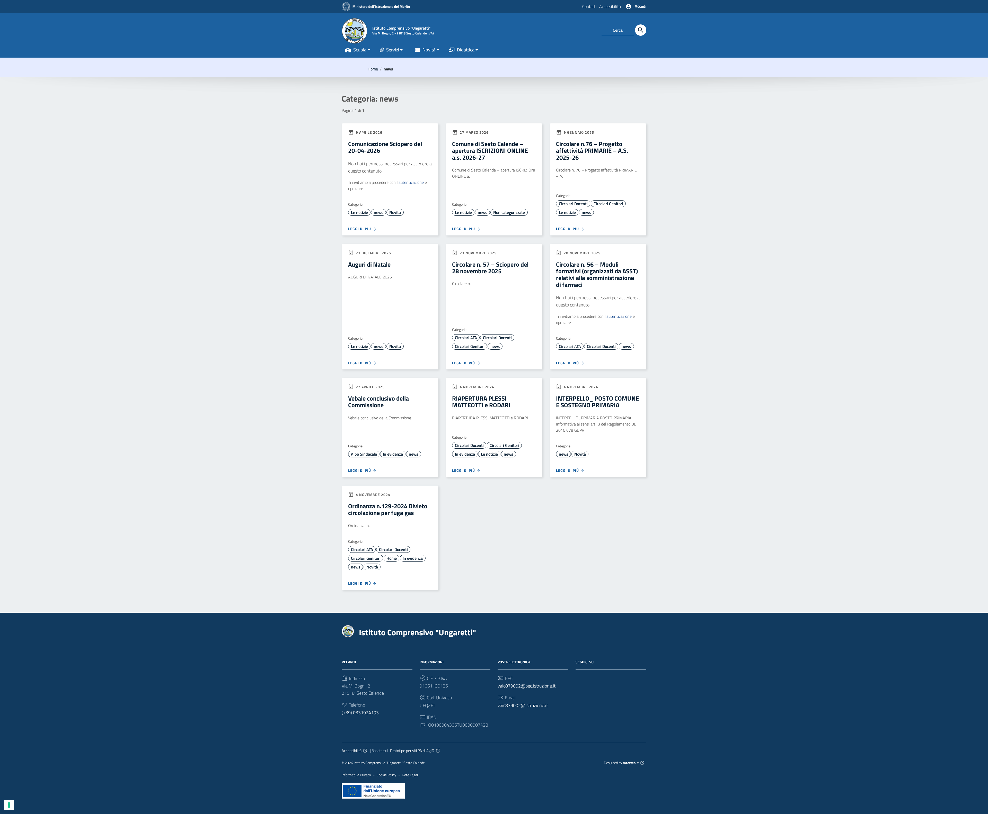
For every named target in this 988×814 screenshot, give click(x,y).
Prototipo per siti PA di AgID (412, 751)
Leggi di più (360, 228)
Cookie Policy (386, 774)
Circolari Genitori (608, 204)
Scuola (359, 49)
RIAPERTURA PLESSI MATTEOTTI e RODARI (481, 402)
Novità (428, 49)
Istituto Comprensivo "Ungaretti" (417, 632)
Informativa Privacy (356, 774)
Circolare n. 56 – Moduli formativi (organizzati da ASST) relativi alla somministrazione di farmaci (597, 274)
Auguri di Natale (369, 264)
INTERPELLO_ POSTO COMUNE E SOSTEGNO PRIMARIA (597, 402)
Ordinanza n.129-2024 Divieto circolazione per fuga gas (387, 509)
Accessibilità (610, 6)
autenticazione (411, 182)
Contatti (589, 6)
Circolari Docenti (573, 204)
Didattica (465, 49)
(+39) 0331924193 (360, 712)
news (378, 212)
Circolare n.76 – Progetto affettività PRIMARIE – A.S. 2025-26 (592, 150)
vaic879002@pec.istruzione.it (526, 685)
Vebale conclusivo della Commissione (378, 402)
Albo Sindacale (364, 454)
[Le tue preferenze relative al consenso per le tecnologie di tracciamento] (9, 805)
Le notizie (359, 212)
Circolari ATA (466, 337)
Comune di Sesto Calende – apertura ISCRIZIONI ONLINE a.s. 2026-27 (490, 150)
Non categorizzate (509, 212)
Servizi (392, 49)
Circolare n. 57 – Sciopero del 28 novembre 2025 (490, 268)
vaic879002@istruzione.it (523, 705)
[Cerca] (640, 30)
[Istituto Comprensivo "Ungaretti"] (354, 30)
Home (373, 69)
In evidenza (393, 454)
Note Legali (410, 774)
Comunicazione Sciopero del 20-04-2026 (385, 147)
